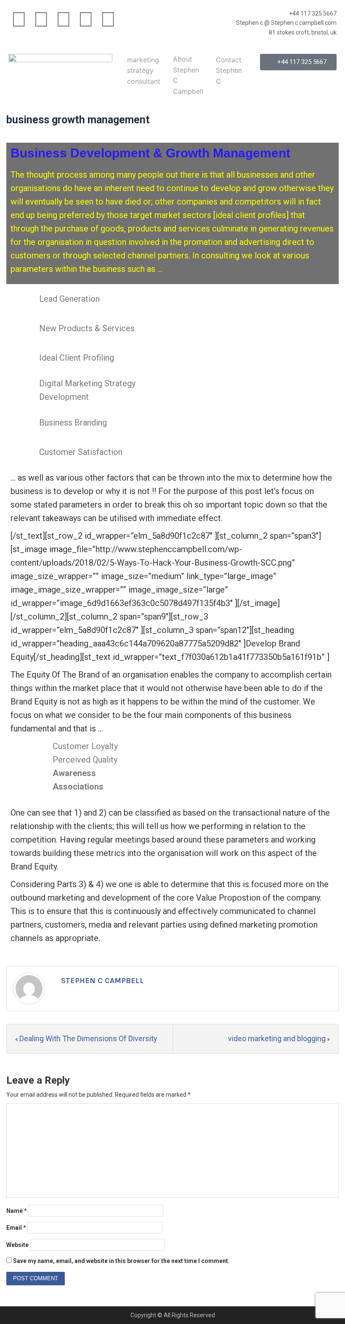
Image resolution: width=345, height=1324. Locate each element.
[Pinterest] (108, 19)
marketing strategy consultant (143, 70)
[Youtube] (63, 19)
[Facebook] (18, 19)
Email (16, 1227)
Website (17, 1245)
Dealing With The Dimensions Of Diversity (88, 1038)
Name (16, 1210)
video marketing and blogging (277, 1038)
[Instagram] (85, 19)
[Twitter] (41, 19)
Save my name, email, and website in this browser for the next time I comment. (121, 1261)
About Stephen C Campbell (188, 75)
